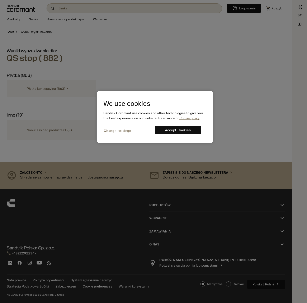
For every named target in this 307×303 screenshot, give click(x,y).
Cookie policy (189, 118)
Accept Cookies (178, 130)
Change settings (117, 131)
